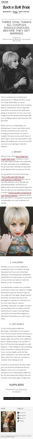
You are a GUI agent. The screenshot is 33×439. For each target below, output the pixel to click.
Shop (16, 13)
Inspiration (6, 11)
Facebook (22, 413)
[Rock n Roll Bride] (16, 7)
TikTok (22, 421)
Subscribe (4, 2)
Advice (14, 11)
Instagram (23, 415)
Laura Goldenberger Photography (19, 39)
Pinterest (22, 418)
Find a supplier (24, 11)
